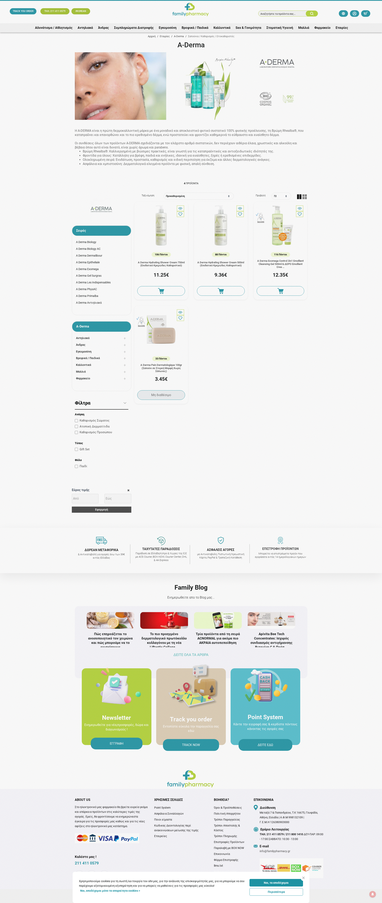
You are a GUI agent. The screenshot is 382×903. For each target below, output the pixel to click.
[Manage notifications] (372, 894)
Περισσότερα (276, 891)
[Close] (303, 878)
